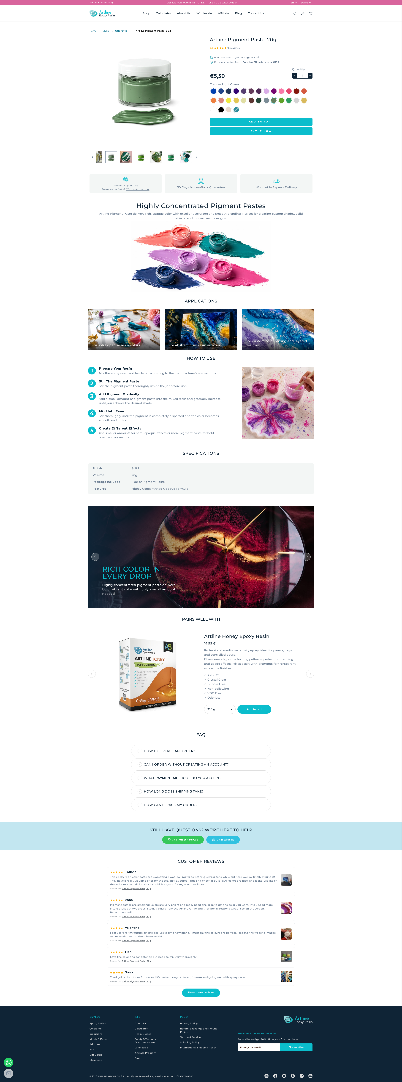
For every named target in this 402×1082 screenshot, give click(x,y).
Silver (296, 100)
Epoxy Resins (98, 1023)
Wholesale (204, 13)
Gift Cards (96, 1054)
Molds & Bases (99, 1039)
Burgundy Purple (251, 91)
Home (93, 30)
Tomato (296, 91)
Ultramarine (236, 91)
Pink (289, 91)
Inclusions (96, 1033)
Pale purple (259, 91)
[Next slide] (310, 674)
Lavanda (266, 91)
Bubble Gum (281, 91)
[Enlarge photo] (286, 908)
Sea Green (289, 100)
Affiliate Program (145, 1052)
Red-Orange (304, 91)
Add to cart (254, 709)
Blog (238, 13)
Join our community (102, 2)
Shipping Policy (190, 1042)
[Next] (307, 557)
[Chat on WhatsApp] (8, 1062)
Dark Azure (228, 91)
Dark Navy (213, 91)
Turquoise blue (236, 110)
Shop (146, 13)
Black (221, 110)
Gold (304, 100)
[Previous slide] (92, 674)
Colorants (122, 30)
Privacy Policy (189, 1023)
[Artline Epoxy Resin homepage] (102, 13)
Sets (92, 1049)
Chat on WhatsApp (185, 839)
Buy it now (261, 131)
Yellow (236, 100)
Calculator (163, 13)
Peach (221, 100)
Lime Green (281, 100)
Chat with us (225, 839)
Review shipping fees (227, 62)
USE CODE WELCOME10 (223, 2)
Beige (228, 110)
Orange (213, 100)
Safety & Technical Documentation (146, 1041)
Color (224, 84)
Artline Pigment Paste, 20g (136, 888)
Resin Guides (143, 1033)
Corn (244, 100)
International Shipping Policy (198, 1047)
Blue (221, 91)
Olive (266, 100)
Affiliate (223, 13)
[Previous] (95, 557)
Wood (259, 100)
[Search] (295, 13)
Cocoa (251, 100)
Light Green (274, 100)
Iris (244, 91)
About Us (184, 13)
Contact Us (256, 13)
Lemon (228, 100)
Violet (274, 91)
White (213, 110)
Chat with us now (137, 189)
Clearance (96, 1059)
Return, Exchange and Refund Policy (198, 1030)
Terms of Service (190, 1037)
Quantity (298, 69)
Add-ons (95, 1044)
